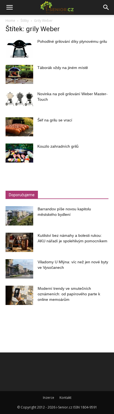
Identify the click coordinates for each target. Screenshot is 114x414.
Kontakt (65, 397)
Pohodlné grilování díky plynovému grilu (72, 41)
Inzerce (48, 397)
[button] (9, 7)
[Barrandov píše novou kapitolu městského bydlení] (19, 215)
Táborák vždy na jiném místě (62, 67)
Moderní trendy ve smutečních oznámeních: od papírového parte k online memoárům (69, 294)
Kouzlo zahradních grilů (58, 146)
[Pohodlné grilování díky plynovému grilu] (19, 48)
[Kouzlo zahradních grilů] (19, 153)
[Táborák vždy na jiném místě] (19, 74)
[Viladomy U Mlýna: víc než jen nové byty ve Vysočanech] (19, 268)
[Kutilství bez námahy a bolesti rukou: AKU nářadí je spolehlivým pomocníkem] (19, 242)
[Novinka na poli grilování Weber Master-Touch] (19, 100)
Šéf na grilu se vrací (54, 120)
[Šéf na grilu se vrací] (19, 126)
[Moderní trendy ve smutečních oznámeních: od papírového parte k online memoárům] (19, 295)
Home (10, 20)
